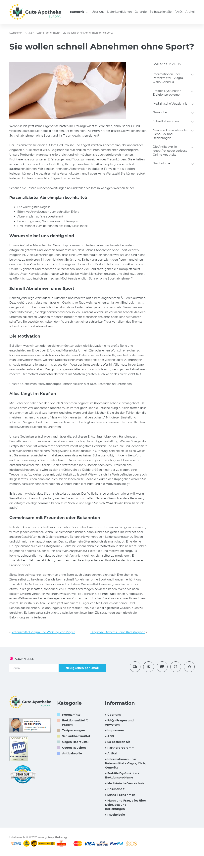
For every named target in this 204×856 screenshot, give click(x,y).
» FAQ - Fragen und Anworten (119, 722)
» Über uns (113, 714)
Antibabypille (72, 753)
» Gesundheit (115, 789)
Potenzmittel (71, 714)
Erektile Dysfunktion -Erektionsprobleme (168, 93)
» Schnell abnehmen (120, 795)
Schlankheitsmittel (76, 736)
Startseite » (16, 32)
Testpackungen (73, 730)
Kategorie (77, 12)
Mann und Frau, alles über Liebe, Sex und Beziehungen (171, 134)
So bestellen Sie (161, 12)
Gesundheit (161, 112)
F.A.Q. (178, 12)
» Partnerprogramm (119, 747)
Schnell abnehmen (166, 121)
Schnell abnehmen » (48, 32)
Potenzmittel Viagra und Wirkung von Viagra (43, 632)
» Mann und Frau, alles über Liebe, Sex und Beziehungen (125, 805)
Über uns (98, 12)
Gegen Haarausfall (75, 742)
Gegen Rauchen (74, 747)
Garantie (141, 12)
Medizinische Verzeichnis (170, 103)
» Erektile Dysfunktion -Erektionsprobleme (122, 775)
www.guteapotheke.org (52, 837)
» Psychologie (115, 814)
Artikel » (29, 32)
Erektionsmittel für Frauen (76, 722)
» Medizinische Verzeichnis (124, 783)
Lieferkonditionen (119, 12)
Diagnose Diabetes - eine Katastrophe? (117, 632)
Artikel (190, 12)
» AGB (109, 736)
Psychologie (161, 163)
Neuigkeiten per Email (82, 668)
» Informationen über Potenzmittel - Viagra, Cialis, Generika (125, 763)
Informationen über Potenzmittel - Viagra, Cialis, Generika (168, 78)
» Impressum (114, 730)
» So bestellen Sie (117, 742)
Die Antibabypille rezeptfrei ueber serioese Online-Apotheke (170, 150)
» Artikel (111, 753)
